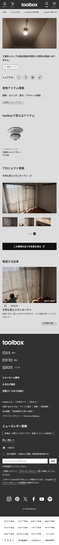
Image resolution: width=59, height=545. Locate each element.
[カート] (12, 4)
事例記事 (14, 306)
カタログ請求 (8, 384)
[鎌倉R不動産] (50, 521)
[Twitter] (25, 499)
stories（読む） (15, 12)
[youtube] (41, 499)
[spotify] (50, 499)
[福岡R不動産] (9, 534)
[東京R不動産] (9, 521)
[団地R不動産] (36, 534)
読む (5, 305)
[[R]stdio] (22, 540)
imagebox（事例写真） (32, 12)
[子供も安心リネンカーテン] (29, 198)
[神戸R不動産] (50, 527)
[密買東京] (9, 540)
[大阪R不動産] (36, 527)
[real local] (36, 540)
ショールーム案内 (10, 377)
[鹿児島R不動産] (22, 534)
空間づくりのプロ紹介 (13, 390)
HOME (4, 12)
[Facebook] (33, 499)
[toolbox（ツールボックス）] (29, 4)
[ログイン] (4, 4)
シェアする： (8, 77)
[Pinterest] (17, 499)
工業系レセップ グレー (13, 102)
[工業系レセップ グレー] (15, 134)
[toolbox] (13, 342)
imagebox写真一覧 (50, 12)
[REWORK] (50, 540)
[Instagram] (9, 499)
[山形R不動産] (22, 521)
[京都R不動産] (22, 527)
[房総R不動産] (36, 521)
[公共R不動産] (50, 534)
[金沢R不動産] (9, 527)
